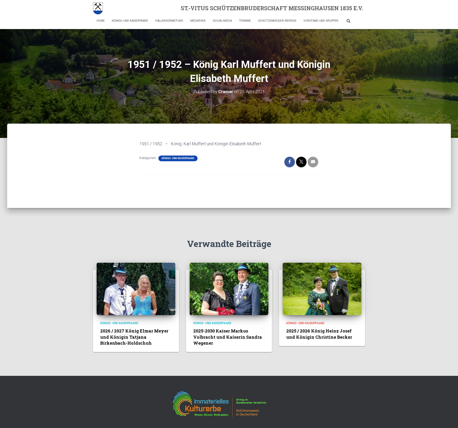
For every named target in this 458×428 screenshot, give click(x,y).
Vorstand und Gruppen (320, 20)
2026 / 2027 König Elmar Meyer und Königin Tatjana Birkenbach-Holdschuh (134, 337)
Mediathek (198, 20)
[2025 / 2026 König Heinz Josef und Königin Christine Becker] (322, 289)
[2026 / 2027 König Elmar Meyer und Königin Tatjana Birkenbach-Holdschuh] (136, 289)
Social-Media (222, 20)
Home (101, 20)
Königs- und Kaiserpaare (130, 20)
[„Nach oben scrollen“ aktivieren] (448, 418)
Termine (245, 20)
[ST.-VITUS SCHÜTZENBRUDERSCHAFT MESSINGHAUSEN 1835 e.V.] (97, 8)
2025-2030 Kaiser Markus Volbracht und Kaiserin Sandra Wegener (227, 337)
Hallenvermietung (169, 20)
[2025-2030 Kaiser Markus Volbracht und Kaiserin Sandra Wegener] (229, 289)
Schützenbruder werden (277, 20)
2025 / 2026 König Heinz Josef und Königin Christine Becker (319, 334)
